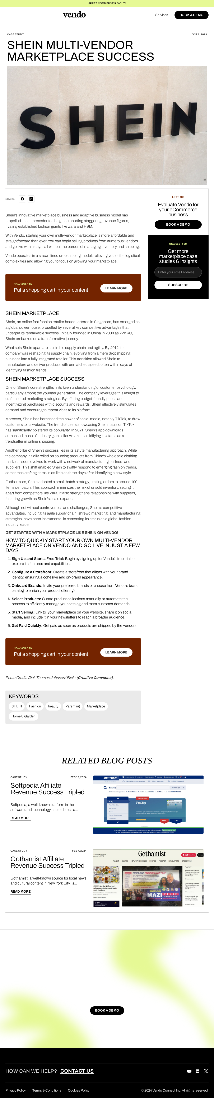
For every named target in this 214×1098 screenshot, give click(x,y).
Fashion (35, 706)
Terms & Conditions (46, 1090)
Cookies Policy (78, 1090)
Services (161, 15)
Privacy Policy (15, 1090)
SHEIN (16, 706)
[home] (74, 15)
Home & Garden (23, 716)
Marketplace (96, 706)
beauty (53, 706)
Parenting (72, 706)
